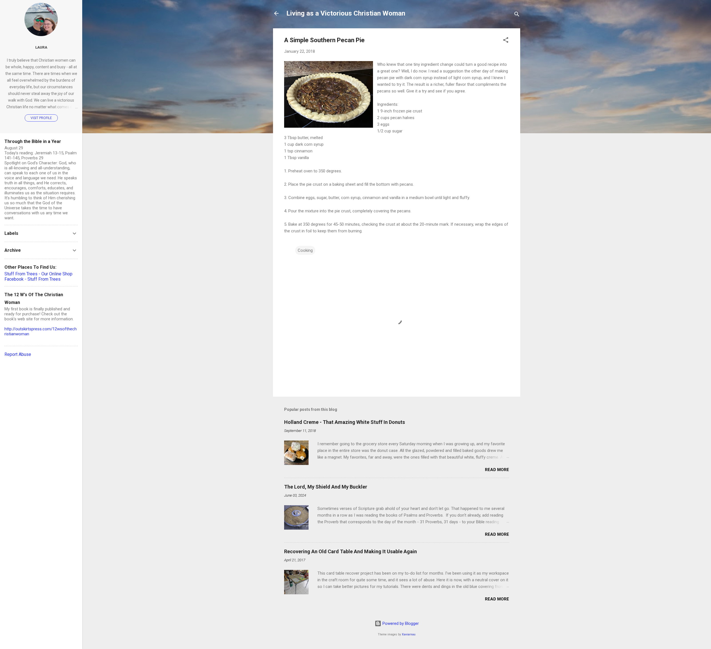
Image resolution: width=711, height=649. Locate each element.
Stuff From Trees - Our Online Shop (38, 273)
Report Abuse (17, 354)
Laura (41, 47)
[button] (505, 41)
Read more (497, 469)
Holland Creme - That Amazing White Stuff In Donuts (344, 422)
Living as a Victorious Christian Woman (345, 13)
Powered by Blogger (400, 623)
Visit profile (41, 118)
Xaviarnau (408, 634)
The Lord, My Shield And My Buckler (325, 487)
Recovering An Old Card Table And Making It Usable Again (350, 551)
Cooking (305, 250)
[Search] (517, 15)
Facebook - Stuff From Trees (32, 279)
